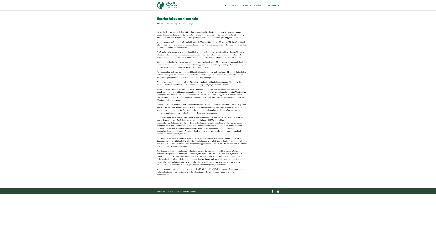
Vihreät (160, 191)
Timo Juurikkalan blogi (168, 23)
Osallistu (257, 5)
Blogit (190, 23)
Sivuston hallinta (189, 191)
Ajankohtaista (230, 5)
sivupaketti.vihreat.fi (172, 191)
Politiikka (245, 5)
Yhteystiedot (272, 5)
